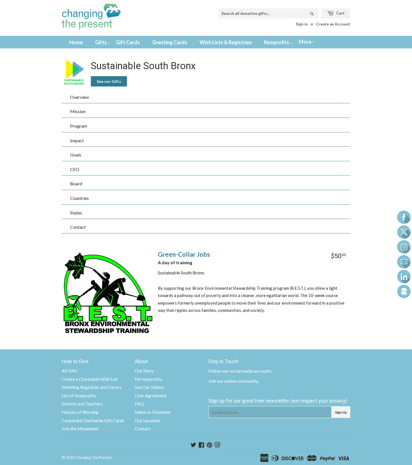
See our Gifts (109, 81)
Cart (340, 13)
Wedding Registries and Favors (91, 387)
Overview (79, 97)
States (76, 212)
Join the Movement (80, 428)
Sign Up (341, 412)
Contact (78, 227)
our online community (237, 381)
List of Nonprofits (79, 395)
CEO (74, 169)
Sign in (302, 24)
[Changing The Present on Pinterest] (209, 445)
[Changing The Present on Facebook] (201, 445)
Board (76, 183)
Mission (77, 111)
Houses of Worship (80, 412)
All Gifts (70, 370)
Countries (79, 198)
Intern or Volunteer (153, 412)
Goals (75, 154)
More (305, 42)
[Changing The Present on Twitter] (193, 445)
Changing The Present (94, 457)
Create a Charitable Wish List (90, 379)
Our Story (144, 370)
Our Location (147, 420)
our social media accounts (246, 370)
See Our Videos (149, 387)
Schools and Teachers (82, 403)
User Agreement (150, 395)
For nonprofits (148, 379)
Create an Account (333, 24)
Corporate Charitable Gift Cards (93, 420)
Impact (77, 140)
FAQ (139, 403)
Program (78, 125)
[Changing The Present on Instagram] (217, 445)
